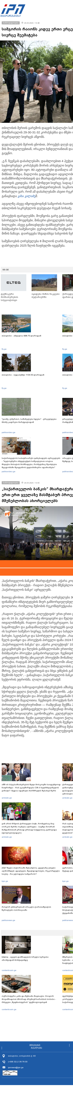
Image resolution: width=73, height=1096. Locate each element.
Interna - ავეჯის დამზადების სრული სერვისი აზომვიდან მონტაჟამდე (25, 958)
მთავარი (34, 1045)
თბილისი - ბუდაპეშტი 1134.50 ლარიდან (23, 375)
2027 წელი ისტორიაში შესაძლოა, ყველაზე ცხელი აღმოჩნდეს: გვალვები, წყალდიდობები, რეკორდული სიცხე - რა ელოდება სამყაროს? (31, 871)
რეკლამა (36, 1048)
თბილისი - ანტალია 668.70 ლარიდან (21, 336)
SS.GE (6, 269)
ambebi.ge (7, 798)
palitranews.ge (8, 920)
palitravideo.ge (8, 432)
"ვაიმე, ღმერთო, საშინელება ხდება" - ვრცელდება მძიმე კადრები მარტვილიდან (29, 420)
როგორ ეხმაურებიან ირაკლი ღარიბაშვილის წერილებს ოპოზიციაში (26, 908)
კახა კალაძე (26, 196)
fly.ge (4, 349)
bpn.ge (5, 881)
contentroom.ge (9, 970)
